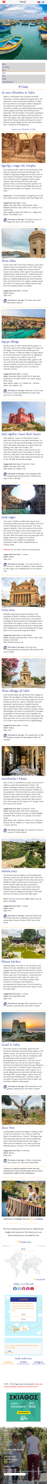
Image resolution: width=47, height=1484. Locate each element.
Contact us (9, 1443)
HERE (27, 899)
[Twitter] (19, 1289)
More (4, 73)
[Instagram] (28, 1289)
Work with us (10, 1445)
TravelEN (9, 1462)
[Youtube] (32, 1289)
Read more (26, 1242)
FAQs (6, 1435)
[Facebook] (15, 1289)
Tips (3, 76)
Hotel (4, 79)
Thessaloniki (41, 1280)
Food (3, 70)
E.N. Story (5, 67)
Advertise (8, 1441)
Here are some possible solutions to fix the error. (23, 1385)
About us (8, 1434)
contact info (10, 1457)
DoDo (3, 64)
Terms (6, 1439)
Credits (7, 1437)
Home (24, 2)
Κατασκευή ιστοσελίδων (17, 1483)
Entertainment (7, 82)
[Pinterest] (23, 1289)
